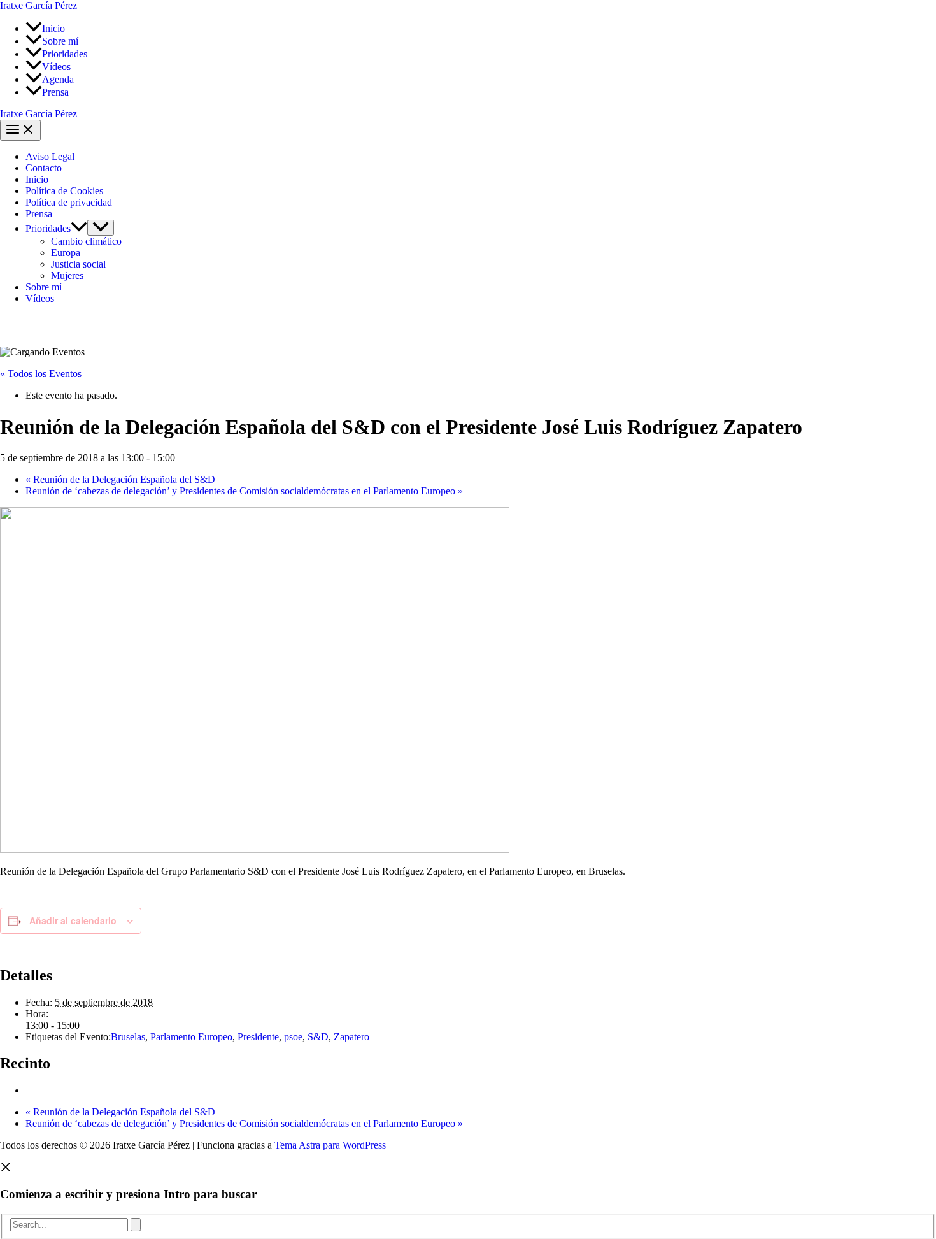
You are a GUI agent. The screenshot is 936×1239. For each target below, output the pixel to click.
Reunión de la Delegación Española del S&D (120, 479)
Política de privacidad (68, 202)
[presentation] (79, 228)
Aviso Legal (49, 156)
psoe (293, 1036)
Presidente (258, 1036)
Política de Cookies (64, 190)
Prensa (38, 213)
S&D (318, 1036)
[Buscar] (136, 1224)
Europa (65, 252)
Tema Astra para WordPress (330, 1145)
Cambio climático (86, 241)
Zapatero (351, 1036)
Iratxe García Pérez (38, 5)
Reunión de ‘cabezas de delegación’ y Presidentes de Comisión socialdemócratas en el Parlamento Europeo (244, 490)
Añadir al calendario (73, 920)
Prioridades (48, 228)
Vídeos (39, 298)
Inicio (36, 179)
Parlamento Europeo (191, 1036)
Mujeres (67, 275)
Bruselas (128, 1036)
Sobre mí (43, 287)
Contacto (43, 167)
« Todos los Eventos (41, 373)
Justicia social (78, 264)
